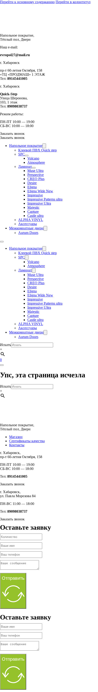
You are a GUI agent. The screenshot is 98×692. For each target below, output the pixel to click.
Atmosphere (36, 162)
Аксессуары (27, 224)
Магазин (16, 437)
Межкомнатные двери (26, 228)
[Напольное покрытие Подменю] (44, 145)
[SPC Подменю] (26, 155)
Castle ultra (35, 216)
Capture (33, 211)
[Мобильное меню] (2, 241)
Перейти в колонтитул (73, 2)
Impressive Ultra (39, 203)
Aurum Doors (28, 233)
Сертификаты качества (27, 441)
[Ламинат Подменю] (34, 167)
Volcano (33, 158)
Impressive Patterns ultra (44, 199)
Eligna (32, 187)
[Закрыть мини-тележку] (2, 365)
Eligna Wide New (40, 191)
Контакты (16, 445)
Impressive (35, 195)
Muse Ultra (35, 171)
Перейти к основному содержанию (27, 2)
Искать (5, 345)
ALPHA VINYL (30, 220)
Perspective (35, 175)
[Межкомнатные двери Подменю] (45, 228)
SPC (21, 154)
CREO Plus (35, 179)
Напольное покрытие (25, 146)
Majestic (33, 207)
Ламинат (25, 166)
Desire (32, 183)
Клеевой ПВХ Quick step (37, 150)
